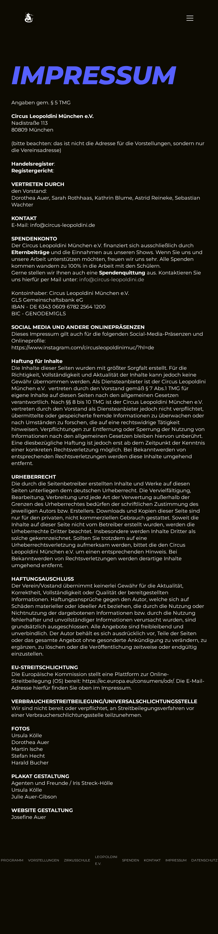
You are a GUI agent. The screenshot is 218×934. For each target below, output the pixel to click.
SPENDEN (130, 860)
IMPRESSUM (175, 860)
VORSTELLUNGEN (43, 860)
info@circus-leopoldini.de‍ (111, 279)
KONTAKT (152, 860)
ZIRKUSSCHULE (77, 860)
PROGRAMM (12, 860)
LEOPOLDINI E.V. (106, 860)
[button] (188, 18)
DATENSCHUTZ (204, 860)
